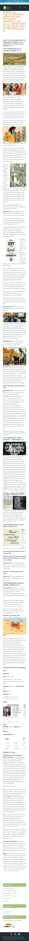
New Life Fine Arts (7, 912)
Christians (7, 742)
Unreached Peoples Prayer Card (11, 722)
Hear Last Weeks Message (9, 896)
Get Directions (6, 901)
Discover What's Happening (10, 893)
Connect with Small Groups (9, 891)
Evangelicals (8, 745)
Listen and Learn (7, 898)
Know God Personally (8, 888)
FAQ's (4, 909)
